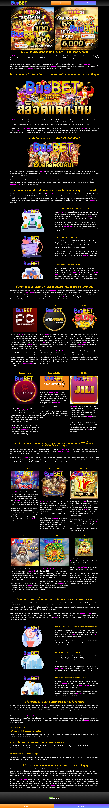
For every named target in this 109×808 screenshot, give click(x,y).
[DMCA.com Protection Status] (54, 798)
